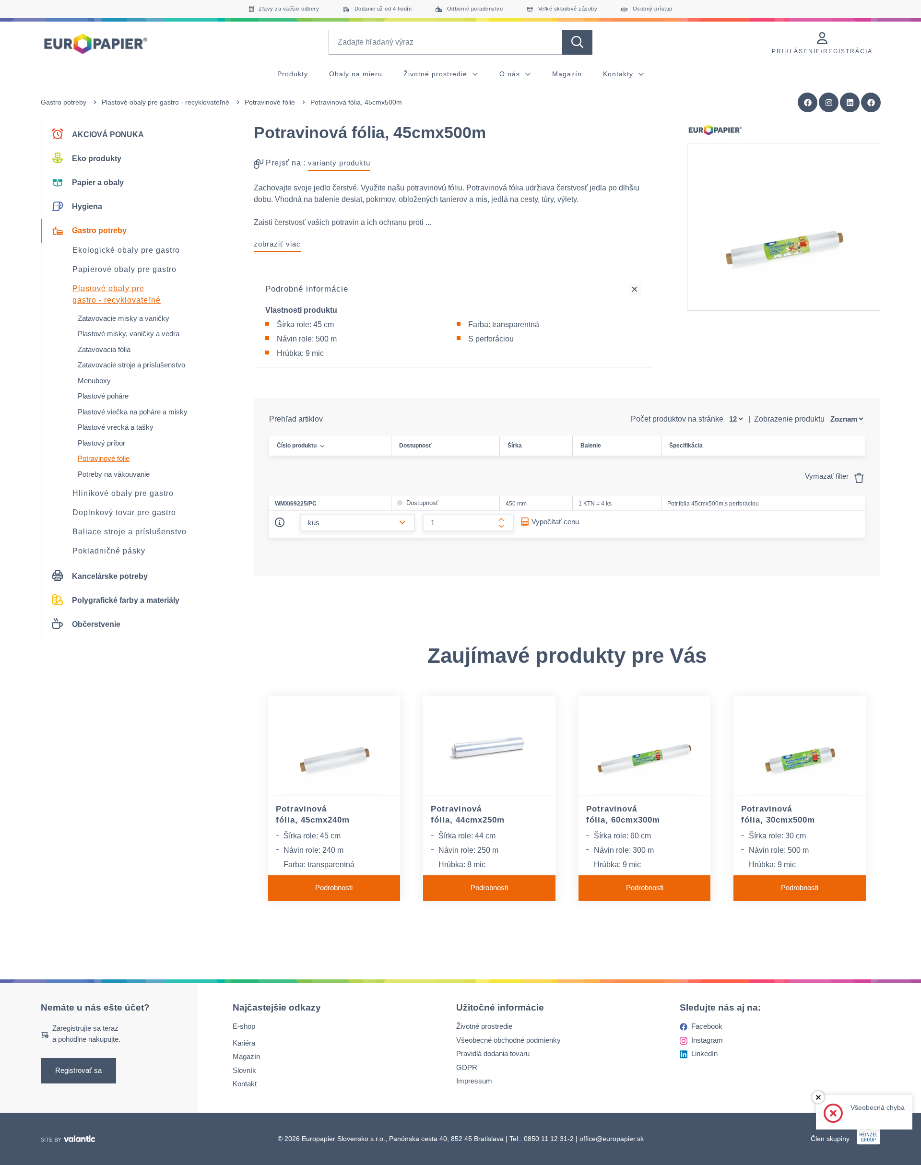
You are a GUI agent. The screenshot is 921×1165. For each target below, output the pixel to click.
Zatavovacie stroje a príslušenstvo (131, 365)
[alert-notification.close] (818, 1097)
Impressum (474, 1081)
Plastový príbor (101, 443)
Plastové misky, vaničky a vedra (128, 333)
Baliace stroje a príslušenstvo (129, 532)
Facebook (706, 1026)
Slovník (244, 1070)
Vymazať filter (827, 476)
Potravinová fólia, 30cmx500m (778, 814)
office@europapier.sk (611, 1138)
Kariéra (244, 1043)
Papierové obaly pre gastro (124, 269)
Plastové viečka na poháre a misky (133, 412)
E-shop (244, 1026)
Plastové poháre (103, 396)
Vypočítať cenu (555, 522)
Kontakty (619, 74)
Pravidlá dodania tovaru (493, 1053)
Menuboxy (94, 381)
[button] (871, 102)
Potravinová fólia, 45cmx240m (313, 814)
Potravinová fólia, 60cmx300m (623, 814)
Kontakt (245, 1084)
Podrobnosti (334, 887)
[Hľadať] (577, 42)
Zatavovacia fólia (104, 349)
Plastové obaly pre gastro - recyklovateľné (165, 102)
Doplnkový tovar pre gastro (124, 512)
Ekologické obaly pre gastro (126, 250)
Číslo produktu (297, 445)
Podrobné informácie (306, 289)
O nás (510, 74)
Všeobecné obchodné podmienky (508, 1040)
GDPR (466, 1067)
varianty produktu (339, 163)
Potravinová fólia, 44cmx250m (468, 814)
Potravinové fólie (270, 102)
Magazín (567, 74)
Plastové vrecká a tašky (116, 427)
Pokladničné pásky (108, 551)
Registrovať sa (78, 1070)
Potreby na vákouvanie (114, 474)
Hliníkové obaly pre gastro (123, 493)
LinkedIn (704, 1053)
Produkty (292, 74)
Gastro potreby (63, 102)
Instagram (707, 1040)
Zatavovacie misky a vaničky (123, 318)
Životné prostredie (436, 74)
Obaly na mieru (355, 74)
